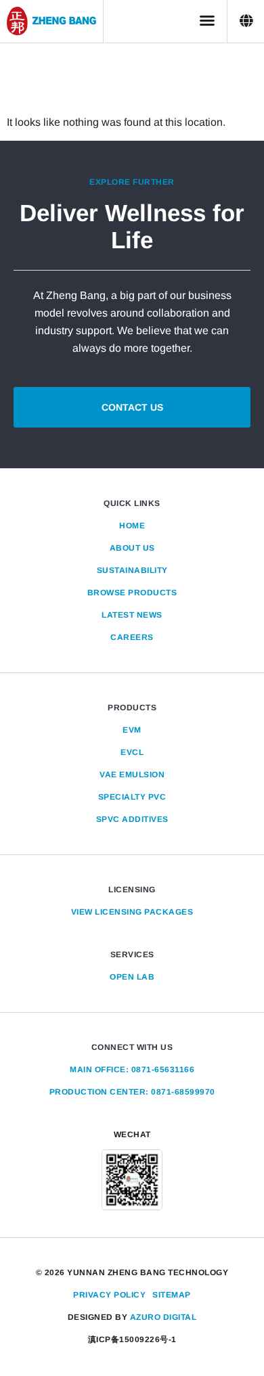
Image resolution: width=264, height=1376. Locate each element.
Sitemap (171, 1295)
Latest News (132, 615)
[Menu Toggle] (207, 20)
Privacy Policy (109, 1295)
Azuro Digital (163, 1317)
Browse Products (132, 592)
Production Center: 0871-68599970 (132, 1092)
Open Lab (132, 977)
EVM (132, 730)
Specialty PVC (132, 797)
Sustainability (132, 570)
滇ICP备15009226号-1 (132, 1339)
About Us (132, 548)
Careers (132, 637)
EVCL (132, 752)
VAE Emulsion (132, 774)
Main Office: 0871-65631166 (132, 1069)
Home (132, 525)
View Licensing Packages (132, 912)
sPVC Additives (132, 819)
